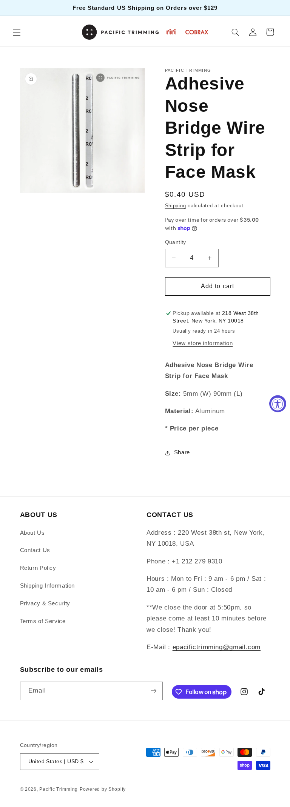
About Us (32, 533)
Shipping (175, 205)
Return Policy (38, 568)
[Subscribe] (153, 691)
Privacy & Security (45, 603)
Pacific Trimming (58, 789)
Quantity (175, 242)
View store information (203, 343)
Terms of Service (43, 621)
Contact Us (35, 550)
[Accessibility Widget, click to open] (277, 403)
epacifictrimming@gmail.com (217, 647)
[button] (16, 32)
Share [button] (182, 452)
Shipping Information (47, 586)
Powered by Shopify (103, 789)
